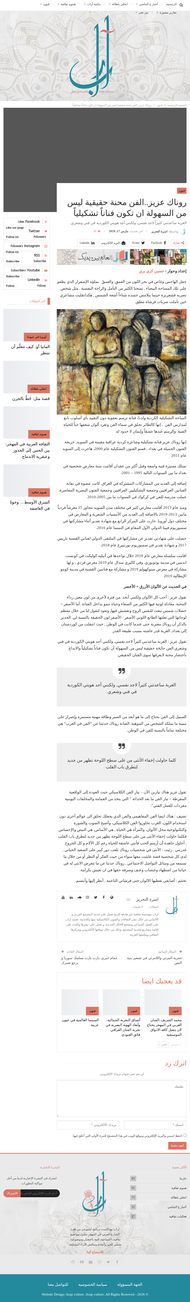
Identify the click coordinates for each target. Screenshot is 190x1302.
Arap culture (75, 1294)
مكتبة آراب (94, 4)
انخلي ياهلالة (120, 4)
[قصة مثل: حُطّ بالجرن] (26, 377)
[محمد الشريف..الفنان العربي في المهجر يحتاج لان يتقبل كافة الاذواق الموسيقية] (163, 1002)
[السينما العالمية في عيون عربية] (80, 1002)
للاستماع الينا (95, 1252)
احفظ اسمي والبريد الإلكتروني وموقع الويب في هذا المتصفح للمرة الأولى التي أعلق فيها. (127, 1135)
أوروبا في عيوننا (37, 337)
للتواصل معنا (58, 1284)
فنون (46, 4)
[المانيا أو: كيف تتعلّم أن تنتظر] (26, 325)
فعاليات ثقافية (178, 1216)
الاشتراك (12, 1193)
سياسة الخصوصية (92, 1284)
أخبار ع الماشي (148, 4)
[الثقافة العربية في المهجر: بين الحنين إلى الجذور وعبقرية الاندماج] (26, 422)
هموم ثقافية (68, 4)
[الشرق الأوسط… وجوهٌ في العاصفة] (26, 480)
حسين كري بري (151, 271)
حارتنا (183, 1178)
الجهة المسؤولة (129, 1284)
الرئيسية (171, 4)
